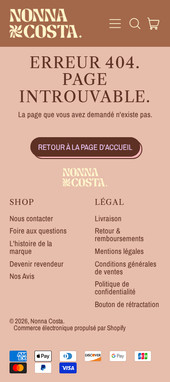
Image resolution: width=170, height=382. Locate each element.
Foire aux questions (38, 230)
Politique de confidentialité (115, 287)
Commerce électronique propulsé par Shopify (70, 327)
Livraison (108, 218)
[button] (134, 23)
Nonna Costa (46, 321)
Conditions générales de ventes (125, 267)
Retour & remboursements (119, 234)
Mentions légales (119, 251)
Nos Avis (22, 276)
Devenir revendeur (36, 263)
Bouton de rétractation (127, 304)
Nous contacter (31, 218)
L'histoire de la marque (31, 247)
